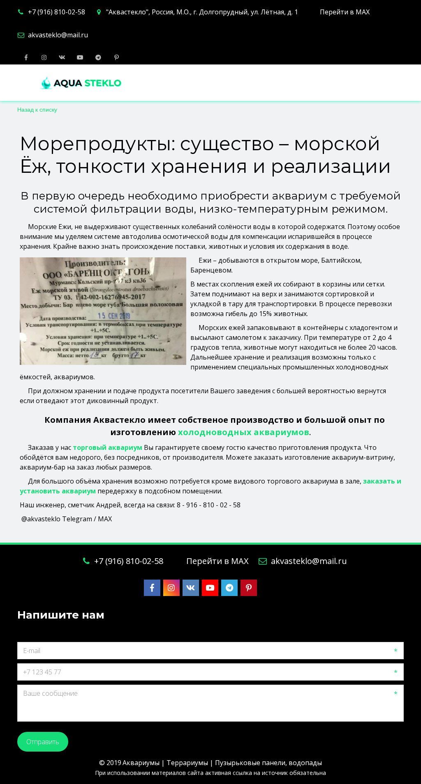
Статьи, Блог (278, 82)
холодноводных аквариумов (243, 432)
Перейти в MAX (345, 11)
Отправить (42, 741)
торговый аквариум (107, 447)
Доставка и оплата (198, 82)
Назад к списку (37, 109)
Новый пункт (345, 82)
